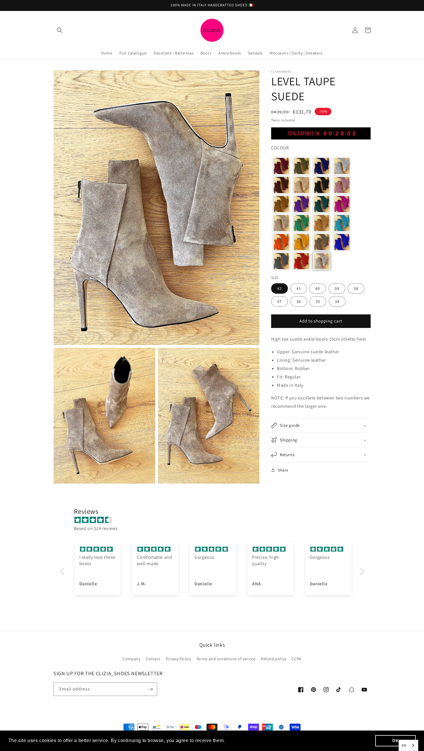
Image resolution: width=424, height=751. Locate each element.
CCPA (296, 658)
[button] (59, 30)
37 (279, 301)
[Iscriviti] (150, 689)
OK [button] (395, 740)
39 (337, 288)
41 (299, 288)
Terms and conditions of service (226, 658)
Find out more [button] (242, 740)
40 (317, 288)
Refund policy (273, 658)
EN (404, 745)
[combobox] (408, 745)
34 (337, 301)
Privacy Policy (178, 658)
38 (356, 288)
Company (131, 658)
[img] (215, 520)
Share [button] (283, 470)
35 (318, 301)
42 (279, 288)
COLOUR (280, 148)
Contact (153, 658)
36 (299, 301)
